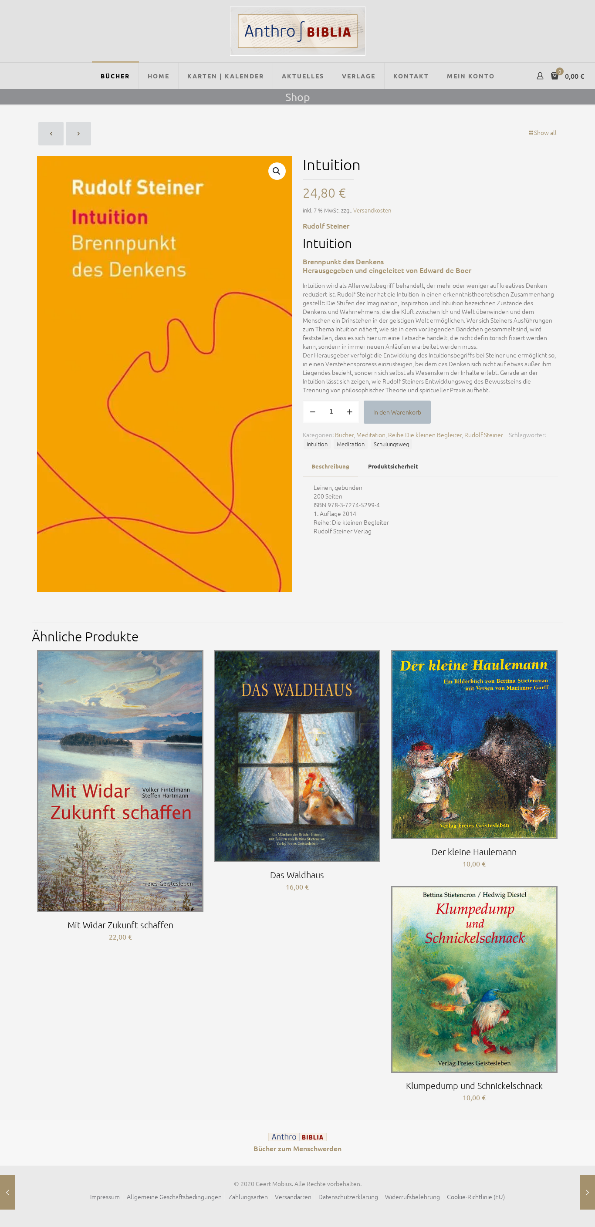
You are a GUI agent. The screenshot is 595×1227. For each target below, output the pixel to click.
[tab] (330, 466)
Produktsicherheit (393, 466)
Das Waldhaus (297, 875)
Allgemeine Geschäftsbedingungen (174, 1196)
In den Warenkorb (397, 412)
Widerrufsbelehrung (412, 1196)
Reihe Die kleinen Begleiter (425, 434)
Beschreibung (330, 466)
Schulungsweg (391, 444)
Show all (545, 132)
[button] (277, 171)
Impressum (105, 1196)
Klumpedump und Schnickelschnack (474, 1085)
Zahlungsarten (248, 1196)
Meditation (370, 434)
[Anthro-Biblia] (297, 31)
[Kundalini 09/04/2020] (587, 1192)
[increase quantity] (349, 412)
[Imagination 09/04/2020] (7, 1192)
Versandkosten (372, 210)
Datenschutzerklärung (348, 1196)
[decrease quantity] (312, 412)
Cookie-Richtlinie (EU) (476, 1196)
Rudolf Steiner (483, 434)
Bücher (344, 434)
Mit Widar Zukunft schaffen (120, 925)
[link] (297, 1137)
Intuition (317, 444)
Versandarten (293, 1196)
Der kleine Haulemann (474, 851)
